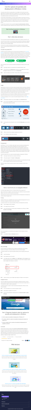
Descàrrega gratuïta (11, 61)
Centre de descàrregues (5, 396)
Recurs (4, 3)
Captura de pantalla (8, 3)
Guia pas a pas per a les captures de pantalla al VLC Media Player (15, 383)
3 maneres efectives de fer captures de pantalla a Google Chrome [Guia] (14, 369)
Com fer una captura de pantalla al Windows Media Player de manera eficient (14, 355)
